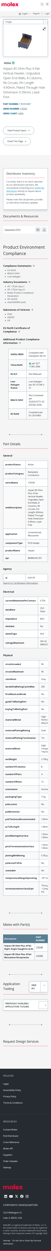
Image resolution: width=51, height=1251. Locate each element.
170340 (39, 947)
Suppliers (7, 1154)
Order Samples (10, 1161)
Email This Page (15, 141)
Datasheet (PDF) (13, 229)
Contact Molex (10, 1129)
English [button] (25, 13)
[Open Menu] (47, 4)
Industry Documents (15, 282)
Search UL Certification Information (20, 583)
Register (36, 13)
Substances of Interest (16, 309)
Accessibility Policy (12, 1090)
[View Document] (38, 229)
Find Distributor (11, 1135)
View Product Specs (16, 130)
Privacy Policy (9, 1096)
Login (47, 13)
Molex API (8, 1148)
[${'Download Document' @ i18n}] (44, 229)
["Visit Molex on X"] (16, 1196)
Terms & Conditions (13, 1102)
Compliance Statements (17, 265)
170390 (39, 955)
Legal (5, 1083)
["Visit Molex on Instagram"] (27, 1196)
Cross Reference (11, 1142)
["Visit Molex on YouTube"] (11, 1196)
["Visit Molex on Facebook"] (22, 1196)
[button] (44, 29)
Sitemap (6, 1240)
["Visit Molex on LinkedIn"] (5, 1196)
